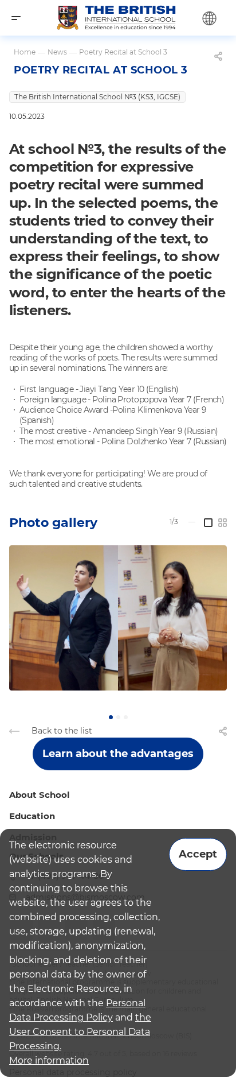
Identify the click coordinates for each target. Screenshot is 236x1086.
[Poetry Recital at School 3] (118, 618)
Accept (198, 854)
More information (49, 1060)
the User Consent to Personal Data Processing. (80, 1032)
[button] (111, 717)
